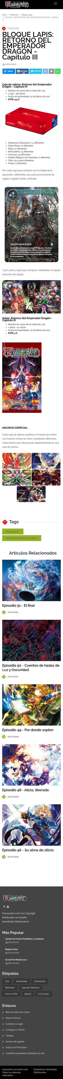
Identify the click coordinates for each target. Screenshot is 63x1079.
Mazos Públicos (13, 1018)
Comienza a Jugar (14, 1024)
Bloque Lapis (27, 15)
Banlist (28, 994)
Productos (14, 15)
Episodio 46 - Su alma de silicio (28, 850)
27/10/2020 (13, 857)
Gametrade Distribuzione (15, 921)
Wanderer (10, 987)
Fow (7, 981)
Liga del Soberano (30, 987)
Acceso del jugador (15, 1041)
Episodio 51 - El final (18, 605)
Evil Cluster (43, 994)
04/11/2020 (13, 736)
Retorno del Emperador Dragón (22, 538)
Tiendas (9, 1035)
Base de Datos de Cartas (18, 1012)
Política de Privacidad (16, 1047)
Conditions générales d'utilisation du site (25, 1053)
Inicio (4, 15)
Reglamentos (11, 949)
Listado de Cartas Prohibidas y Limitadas (24, 939)
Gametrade (21, 981)
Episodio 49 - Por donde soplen (27, 730)
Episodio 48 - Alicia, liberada (25, 790)
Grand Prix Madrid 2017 (16, 960)
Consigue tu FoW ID (15, 1030)
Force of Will (11, 994)
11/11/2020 (13, 612)
